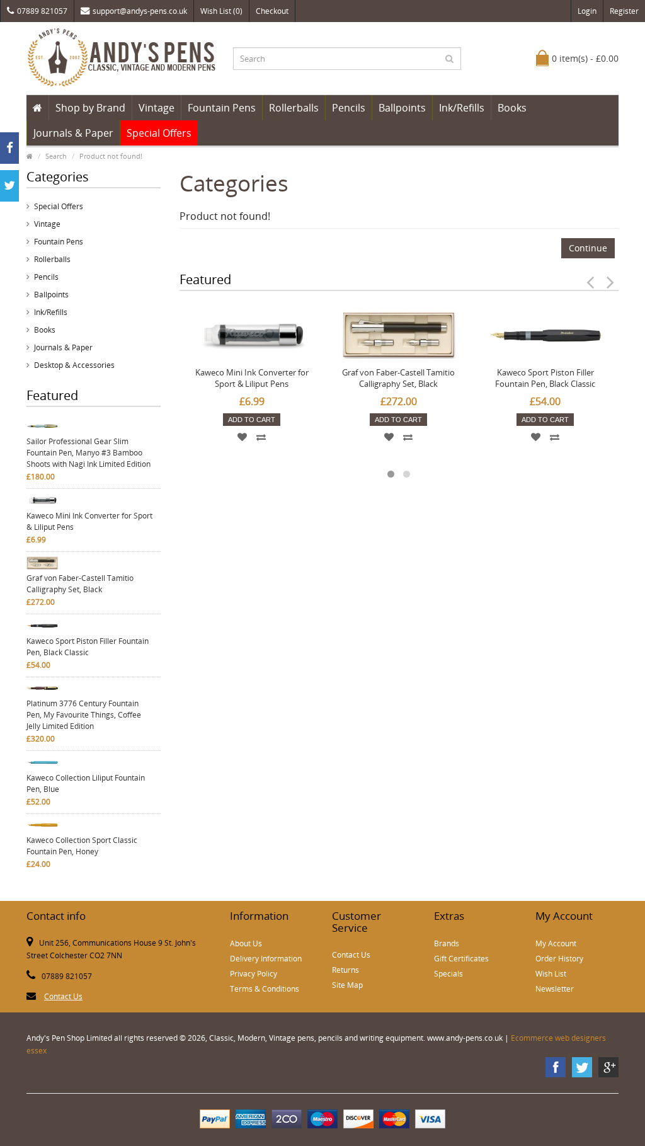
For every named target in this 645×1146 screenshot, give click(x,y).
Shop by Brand (90, 108)
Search (56, 156)
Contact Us (63, 996)
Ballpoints (402, 108)
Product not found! (110, 156)
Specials (448, 973)
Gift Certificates (461, 958)
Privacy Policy (253, 973)
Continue (588, 248)
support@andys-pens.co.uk (140, 11)
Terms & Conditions (264, 988)
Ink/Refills (461, 108)
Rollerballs (294, 108)
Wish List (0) (221, 11)
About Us (246, 943)
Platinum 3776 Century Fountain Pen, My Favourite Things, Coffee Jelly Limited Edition (83, 714)
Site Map (347, 985)
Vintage (156, 108)
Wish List (550, 973)
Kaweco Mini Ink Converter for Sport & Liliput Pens (89, 521)
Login (587, 11)
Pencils (348, 108)
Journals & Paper (73, 133)
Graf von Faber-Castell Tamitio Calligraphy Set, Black (80, 584)
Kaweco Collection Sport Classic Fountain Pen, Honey (81, 846)
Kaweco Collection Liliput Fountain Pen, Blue (85, 783)
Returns (345, 970)
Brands (446, 943)
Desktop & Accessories (74, 365)
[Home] (37, 107)
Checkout (272, 11)
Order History (559, 958)
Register (624, 11)
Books (512, 108)
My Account (555, 943)
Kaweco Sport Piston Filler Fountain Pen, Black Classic (87, 647)
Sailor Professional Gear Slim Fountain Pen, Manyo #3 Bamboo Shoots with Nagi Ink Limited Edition (88, 452)
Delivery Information (266, 958)
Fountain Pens (222, 108)
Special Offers (159, 133)
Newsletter (554, 988)
